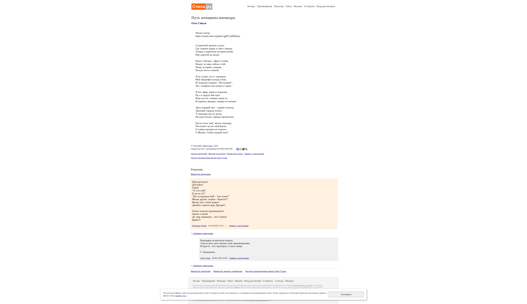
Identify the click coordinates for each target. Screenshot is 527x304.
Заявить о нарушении (254, 154)
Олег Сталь (199, 23)
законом (236, 287)
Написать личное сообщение (227, 271)
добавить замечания (203, 233)
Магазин (298, 6)
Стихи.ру (279, 281)
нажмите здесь (180, 296)
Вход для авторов (326, 6)
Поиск (289, 6)
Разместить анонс (235, 154)
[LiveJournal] (246, 149)
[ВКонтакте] (237, 149)
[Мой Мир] (243, 149)
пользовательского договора (302, 285)
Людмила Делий (199, 226)
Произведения (264, 6)
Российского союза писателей (257, 300)
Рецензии (279, 6)
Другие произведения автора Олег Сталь (209, 158)
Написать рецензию (201, 174)
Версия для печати (217, 154)
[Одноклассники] (240, 149)
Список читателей (199, 154)
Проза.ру (289, 281)
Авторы (251, 6)
